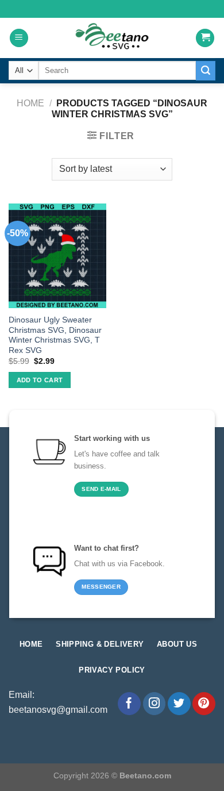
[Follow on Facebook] (129, 703)
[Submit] (205, 70)
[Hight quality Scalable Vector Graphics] (112, 38)
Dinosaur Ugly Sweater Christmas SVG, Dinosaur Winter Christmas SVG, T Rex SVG (55, 335)
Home (30, 103)
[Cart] (205, 38)
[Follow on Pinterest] (203, 703)
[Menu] (19, 38)
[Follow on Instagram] (154, 703)
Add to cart (40, 380)
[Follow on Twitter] (179, 703)
